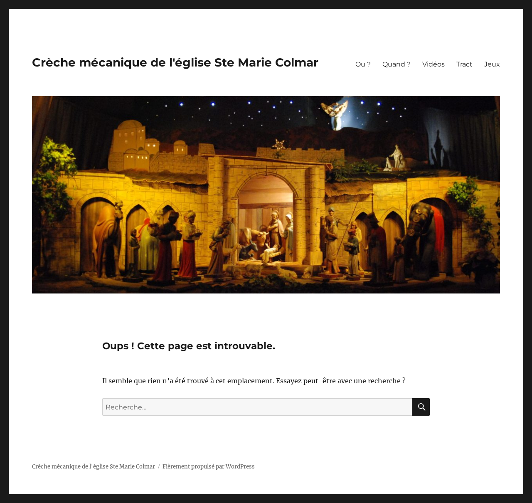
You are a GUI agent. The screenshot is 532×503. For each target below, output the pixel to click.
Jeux (492, 64)
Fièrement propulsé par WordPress (209, 466)
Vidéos (433, 64)
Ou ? (363, 64)
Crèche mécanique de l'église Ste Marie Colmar (175, 62)
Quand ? (396, 64)
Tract (464, 64)
